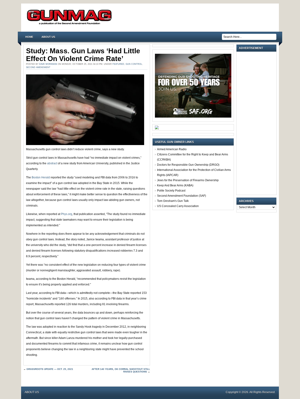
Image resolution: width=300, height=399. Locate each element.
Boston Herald (41, 177)
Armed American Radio (172, 149)
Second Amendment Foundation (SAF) (181, 195)
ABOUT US (48, 36)
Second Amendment (38, 67)
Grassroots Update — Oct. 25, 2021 (49, 369)
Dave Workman (48, 64)
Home (29, 36)
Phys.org (66, 214)
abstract (52, 163)
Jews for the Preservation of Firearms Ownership (188, 180)
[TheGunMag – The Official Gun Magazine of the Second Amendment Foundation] (70, 24)
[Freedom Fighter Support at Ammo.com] (157, 128)
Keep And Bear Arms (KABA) (175, 185)
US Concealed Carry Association (178, 206)
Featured (118, 64)
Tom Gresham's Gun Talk (173, 201)
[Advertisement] (257, 123)
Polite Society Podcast (171, 190)
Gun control (134, 64)
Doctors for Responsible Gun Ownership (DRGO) (188, 164)
